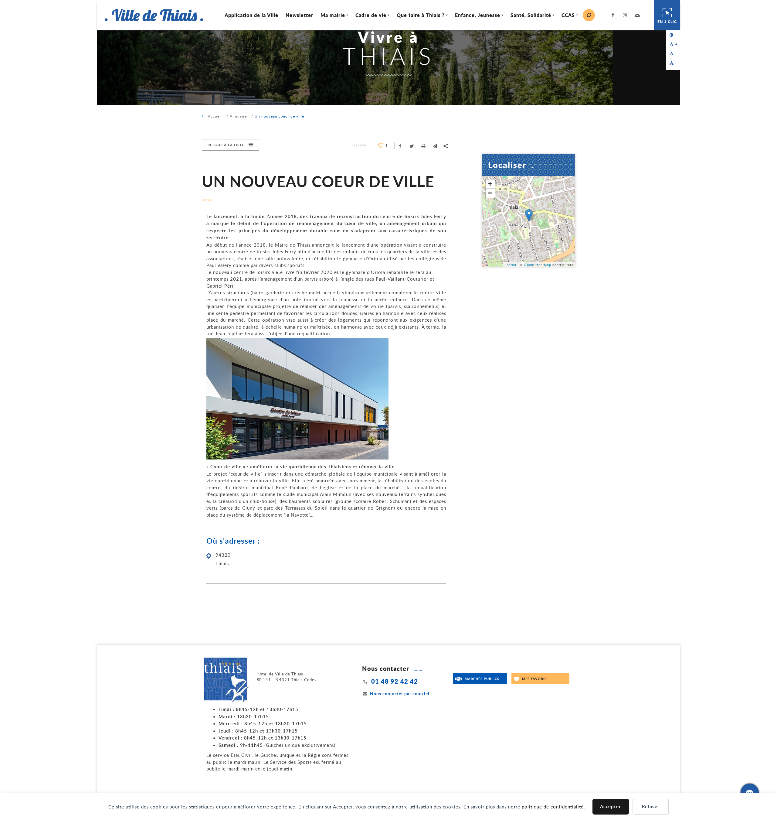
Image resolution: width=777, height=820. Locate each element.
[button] (636, 15)
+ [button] (490, 184)
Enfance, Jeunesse (477, 15)
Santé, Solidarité (531, 15)
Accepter (610, 806)
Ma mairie (333, 15)
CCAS (568, 15)
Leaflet (510, 264)
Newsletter (299, 15)
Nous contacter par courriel (399, 693)
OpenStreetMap (537, 264)
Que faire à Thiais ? (421, 15)
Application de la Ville (251, 15)
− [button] (490, 193)
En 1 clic (667, 21)
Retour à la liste (226, 144)
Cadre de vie (370, 15)
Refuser (651, 806)
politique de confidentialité (553, 807)
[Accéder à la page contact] (750, 793)
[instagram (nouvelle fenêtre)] (626, 15)
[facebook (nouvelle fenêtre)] (614, 15)
